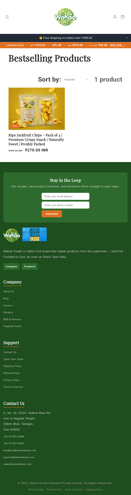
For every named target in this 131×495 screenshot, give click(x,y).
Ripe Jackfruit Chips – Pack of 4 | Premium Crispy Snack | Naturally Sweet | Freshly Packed (36, 139)
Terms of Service (13, 386)
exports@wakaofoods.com (18, 457)
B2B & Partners (12, 319)
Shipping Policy (12, 366)
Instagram (11, 266)
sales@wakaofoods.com (17, 464)
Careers (8, 305)
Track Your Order (13, 359)
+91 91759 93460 (13, 443)
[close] (127, 38)
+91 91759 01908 (13, 436)
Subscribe (52, 213)
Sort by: (49, 79)
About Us (8, 291)
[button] (7, 17)
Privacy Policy (11, 380)
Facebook (29, 266)
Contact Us (9, 352)
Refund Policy (11, 373)
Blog (6, 298)
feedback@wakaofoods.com (19, 450)
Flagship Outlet (12, 326)
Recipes (8, 312)
